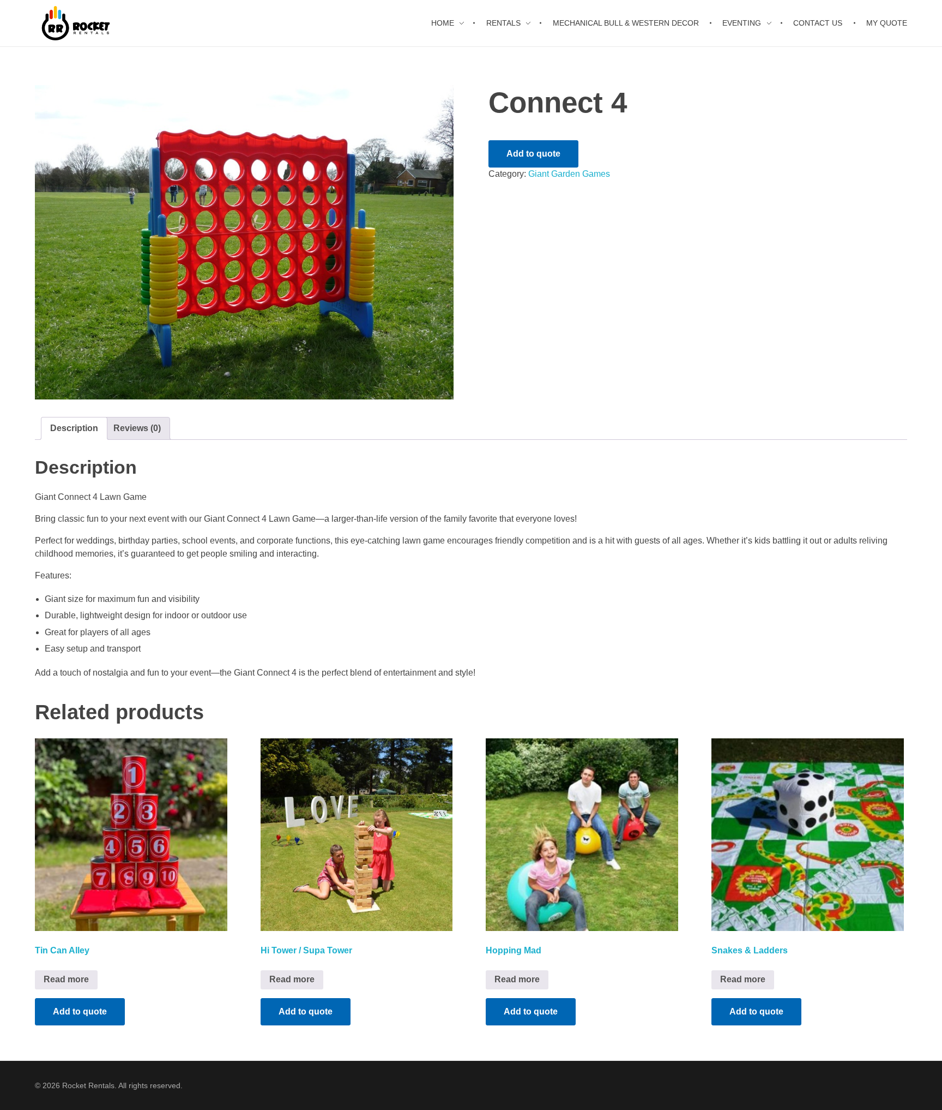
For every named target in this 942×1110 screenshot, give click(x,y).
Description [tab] (74, 428)
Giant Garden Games (569, 173)
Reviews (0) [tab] (137, 428)
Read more (66, 979)
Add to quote (533, 153)
